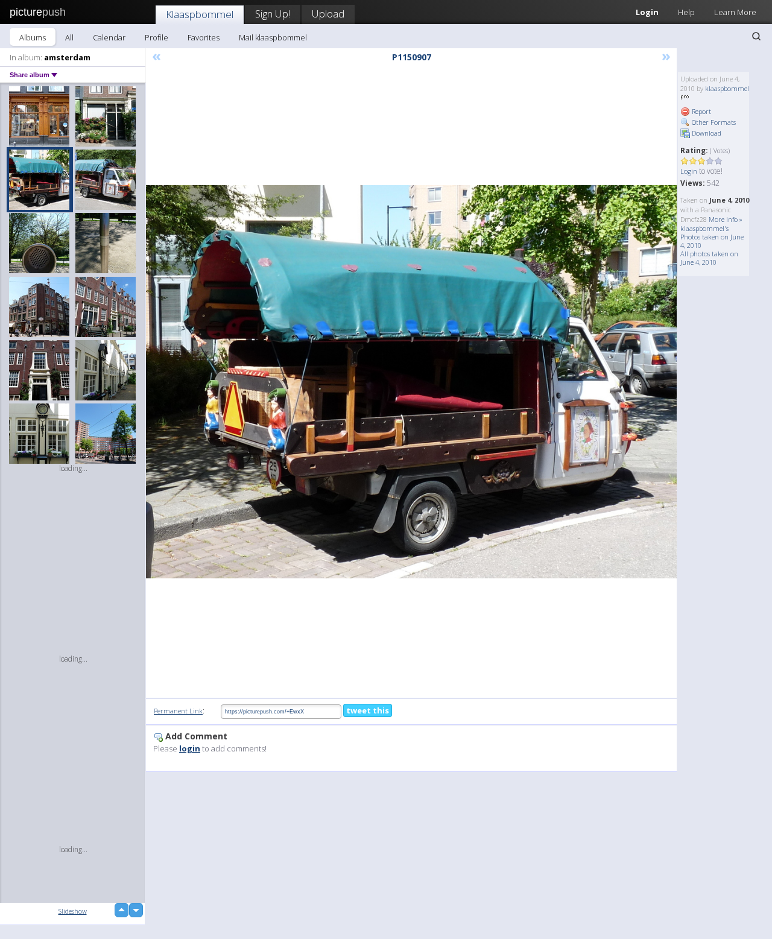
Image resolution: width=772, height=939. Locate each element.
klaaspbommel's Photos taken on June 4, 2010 (712, 237)
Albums (32, 37)
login (189, 748)
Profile (156, 37)
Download (705, 133)
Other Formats (713, 122)
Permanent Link (178, 710)
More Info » (725, 219)
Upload (328, 14)
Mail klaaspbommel (273, 37)
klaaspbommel (727, 88)
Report (700, 111)
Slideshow (73, 910)
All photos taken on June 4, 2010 (709, 258)
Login (647, 12)
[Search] (756, 36)
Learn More (735, 12)
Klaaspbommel (199, 14)
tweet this (367, 710)
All (69, 37)
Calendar (109, 37)
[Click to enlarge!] (411, 381)
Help (686, 12)
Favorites (204, 37)
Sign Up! (272, 14)
